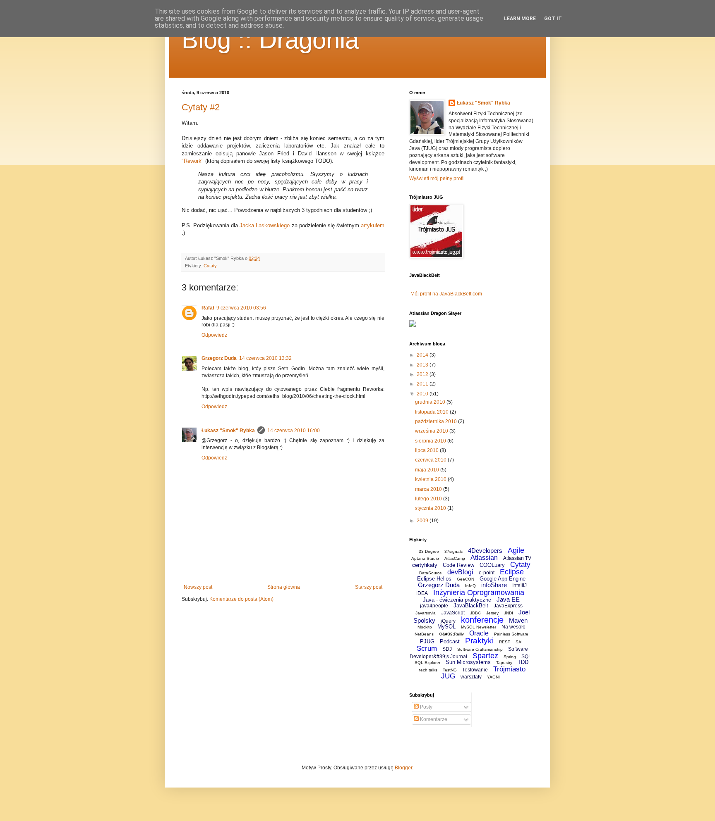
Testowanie (475, 670)
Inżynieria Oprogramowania (478, 592)
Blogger (403, 768)
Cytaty (210, 265)
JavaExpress (508, 606)
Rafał (208, 308)
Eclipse (512, 572)
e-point (486, 573)
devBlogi (460, 572)
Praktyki (479, 640)
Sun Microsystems (468, 662)
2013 (423, 365)
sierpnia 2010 (431, 441)
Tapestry (504, 662)
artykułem (372, 225)
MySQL (446, 626)
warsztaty (471, 677)
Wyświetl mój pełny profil (437, 178)
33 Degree (429, 551)
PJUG (427, 641)
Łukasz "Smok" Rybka (228, 430)
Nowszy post (198, 587)
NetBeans (424, 634)
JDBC (475, 613)
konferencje (482, 619)
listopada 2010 (432, 412)
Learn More (520, 18)
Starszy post (368, 587)
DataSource (430, 573)
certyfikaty (424, 565)
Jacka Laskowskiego (265, 225)
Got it (553, 18)
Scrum (427, 648)
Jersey (492, 613)
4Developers (485, 550)
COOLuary (492, 565)
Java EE (508, 599)
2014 (423, 355)
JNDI (508, 613)
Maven (518, 620)
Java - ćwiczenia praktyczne (457, 600)
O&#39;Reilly (451, 634)
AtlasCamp (454, 558)
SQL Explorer (427, 662)
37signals (453, 551)
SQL (526, 656)
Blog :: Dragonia (270, 40)
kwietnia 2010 (431, 479)
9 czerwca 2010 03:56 (241, 308)
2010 (423, 394)
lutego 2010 (429, 499)
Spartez (485, 656)
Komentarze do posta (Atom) (241, 599)
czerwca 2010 (431, 460)
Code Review (458, 565)
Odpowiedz (214, 335)
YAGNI (493, 677)
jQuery (448, 621)
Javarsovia (425, 613)
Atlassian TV (517, 558)
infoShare (494, 584)
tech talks (428, 670)
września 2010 (432, 431)
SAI (519, 642)
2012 (423, 374)
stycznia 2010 (431, 508)
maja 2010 (427, 470)
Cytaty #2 (201, 107)
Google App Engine (502, 579)
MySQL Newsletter (478, 627)
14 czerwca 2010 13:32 (265, 358)
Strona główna (283, 587)
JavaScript (453, 613)
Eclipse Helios (434, 579)
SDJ (447, 649)
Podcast (450, 641)
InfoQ (470, 585)
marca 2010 (429, 489)
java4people (434, 606)
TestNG (450, 670)
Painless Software (511, 634)
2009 (423, 521)
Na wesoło (513, 627)
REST (504, 642)
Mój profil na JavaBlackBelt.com (446, 294)
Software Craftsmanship (480, 649)
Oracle (479, 633)
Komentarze (433, 719)
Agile (516, 550)
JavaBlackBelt (470, 605)
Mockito (424, 627)
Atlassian (484, 557)
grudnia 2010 (430, 402)
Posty (425, 707)
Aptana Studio (425, 558)
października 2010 (436, 421)
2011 (423, 384)
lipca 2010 (427, 450)
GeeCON (465, 579)
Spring (510, 656)
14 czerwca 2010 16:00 (293, 430)
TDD (523, 662)
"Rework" (193, 161)
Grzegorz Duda (219, 358)
